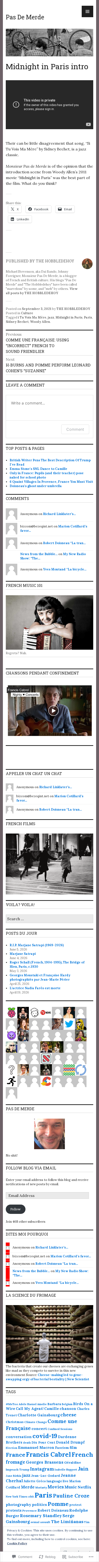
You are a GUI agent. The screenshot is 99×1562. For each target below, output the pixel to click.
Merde (28, 1487)
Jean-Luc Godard (45, 1476)
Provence (29, 1510)
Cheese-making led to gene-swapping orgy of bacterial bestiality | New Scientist (47, 1377)
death (27, 1442)
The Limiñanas (67, 1521)
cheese (68, 1415)
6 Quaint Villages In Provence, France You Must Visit (51, 482)
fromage (15, 1462)
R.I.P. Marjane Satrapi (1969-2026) (37, 945)
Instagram (42, 1469)
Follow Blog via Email (31, 1167)
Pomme (58, 1503)
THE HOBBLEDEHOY (73, 309)
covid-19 (44, 1436)
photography (18, 1504)
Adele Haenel (28, 1404)
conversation (19, 1436)
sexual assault (40, 1522)
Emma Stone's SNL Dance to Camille (38, 469)
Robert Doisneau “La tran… (64, 543)
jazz (51, 317)
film (73, 1447)
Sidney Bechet (17, 322)
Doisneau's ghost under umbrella (36, 486)
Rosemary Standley (41, 1515)
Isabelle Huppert (66, 1469)
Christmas (15, 1422)
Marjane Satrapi (23, 954)
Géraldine (72, 1462)
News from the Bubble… (39, 554)
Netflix (84, 1487)
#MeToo (12, 1404)
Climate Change (35, 1422)
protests (14, 1510)
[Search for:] (49, 919)
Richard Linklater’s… (59, 514)
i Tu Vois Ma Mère (32, 317)
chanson (68, 1408)
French (82, 1454)
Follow (15, 1209)
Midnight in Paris (69, 317)
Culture (27, 313)
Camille (51, 1408)
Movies (56, 1487)
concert (39, 1428)
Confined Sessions (60, 1429)
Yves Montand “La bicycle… (65, 569)
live (65, 1481)
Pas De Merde (25, 17)
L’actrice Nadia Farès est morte (35, 988)
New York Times (16, 1496)
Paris (88, 317)
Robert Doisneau (52, 1510)
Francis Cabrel (48, 1454)
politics (39, 1504)
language (54, 1481)
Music (70, 1487)
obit (31, 1496)
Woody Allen (40, 322)
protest (75, 1505)
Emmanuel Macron (36, 1447)
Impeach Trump (17, 1469)
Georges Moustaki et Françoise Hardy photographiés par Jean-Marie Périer (40, 977)
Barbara (54, 1404)
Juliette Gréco (35, 1481)
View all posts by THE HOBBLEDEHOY (42, 291)
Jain (83, 1468)
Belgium (67, 1404)
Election (11, 1448)
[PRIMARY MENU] (87, 11)
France (15, 1454)
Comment (75, 429)
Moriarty (41, 1487)
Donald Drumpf (70, 1442)
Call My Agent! (29, 1408)
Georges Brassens (44, 1462)
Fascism (62, 1447)
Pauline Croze (71, 1495)
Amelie (42, 1404)
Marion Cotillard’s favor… (70, 1256)
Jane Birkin (13, 1475)
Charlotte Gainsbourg (39, 1415)
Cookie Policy (17, 1543)
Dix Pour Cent (43, 1442)
